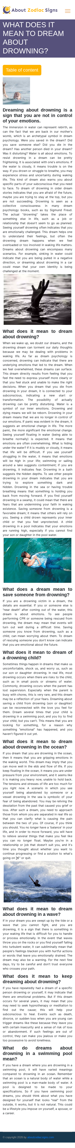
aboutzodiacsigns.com (40, 1137)
